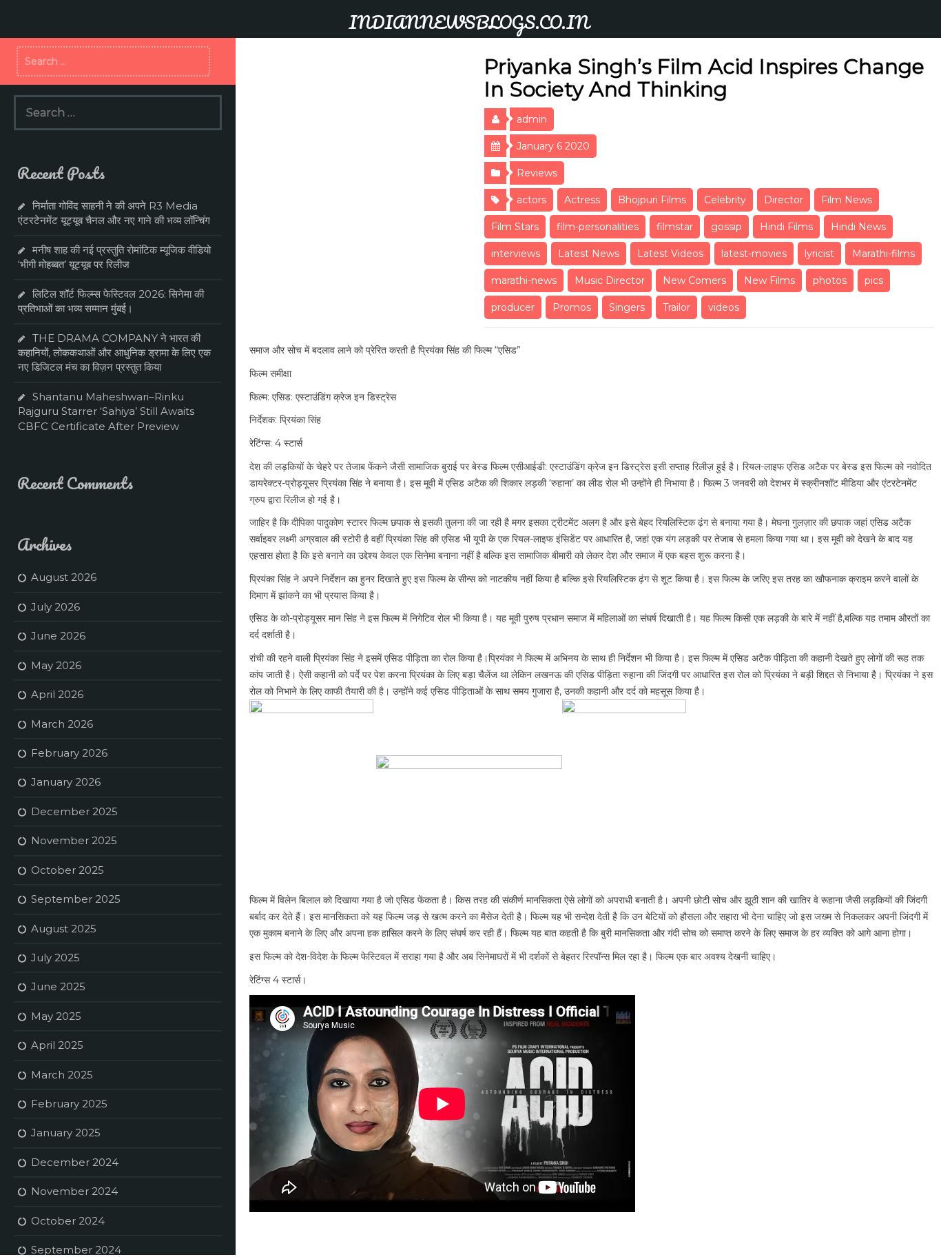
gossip (726, 227)
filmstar (674, 227)
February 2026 (69, 752)
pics (874, 280)
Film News (846, 200)
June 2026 (58, 635)
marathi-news (524, 280)
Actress (582, 200)
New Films (769, 280)
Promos (571, 307)
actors (531, 200)
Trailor (676, 307)
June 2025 (58, 986)
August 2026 (63, 577)
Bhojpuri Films (652, 200)
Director (783, 200)
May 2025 (56, 1016)
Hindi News (858, 227)
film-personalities (598, 227)
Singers (627, 307)
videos (723, 307)
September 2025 (76, 898)
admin (532, 119)
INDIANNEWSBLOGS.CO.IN (469, 22)
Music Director (610, 280)
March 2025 (62, 1074)
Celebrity (725, 200)
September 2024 (76, 1249)
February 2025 (69, 1103)
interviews (515, 253)
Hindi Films (786, 227)
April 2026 (57, 694)
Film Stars (515, 227)
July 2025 (55, 957)
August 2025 (63, 928)
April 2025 (57, 1045)
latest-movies (754, 253)
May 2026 (56, 665)
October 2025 (67, 870)
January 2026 (66, 781)
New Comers (694, 280)
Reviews (537, 173)
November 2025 (74, 840)
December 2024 (74, 1162)
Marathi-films (883, 253)
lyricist (819, 253)
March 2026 (62, 723)
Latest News (588, 253)
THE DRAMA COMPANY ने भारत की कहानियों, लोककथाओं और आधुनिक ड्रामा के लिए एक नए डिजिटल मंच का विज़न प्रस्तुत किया (114, 352)
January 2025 (66, 1132)
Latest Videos (670, 253)
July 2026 (55, 606)
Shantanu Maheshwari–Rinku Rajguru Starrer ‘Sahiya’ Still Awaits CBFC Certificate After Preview (106, 411)
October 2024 (68, 1220)
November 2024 (74, 1191)
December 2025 (74, 811)
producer (513, 307)
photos (830, 280)
